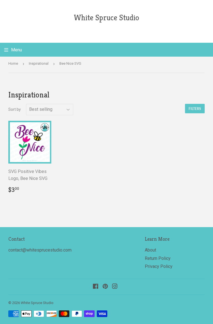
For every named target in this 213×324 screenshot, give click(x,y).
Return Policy (158, 258)
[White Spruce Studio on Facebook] (95, 287)
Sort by (14, 109)
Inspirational (39, 63)
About (150, 250)
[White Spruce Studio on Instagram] (115, 287)
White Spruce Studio (106, 17)
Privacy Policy (159, 266)
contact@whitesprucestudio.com (40, 250)
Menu (16, 49)
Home (13, 63)
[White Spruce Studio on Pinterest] (105, 287)
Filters (195, 109)
